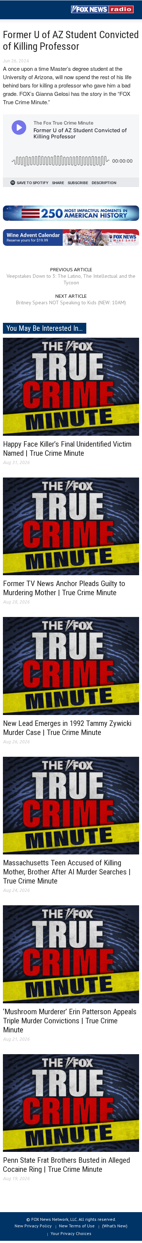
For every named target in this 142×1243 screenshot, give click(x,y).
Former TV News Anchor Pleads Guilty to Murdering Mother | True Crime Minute (64, 588)
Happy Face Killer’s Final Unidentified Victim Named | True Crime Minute (67, 449)
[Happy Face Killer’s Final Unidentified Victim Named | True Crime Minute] (71, 386)
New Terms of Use (77, 1225)
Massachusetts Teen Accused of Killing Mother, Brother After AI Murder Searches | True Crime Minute (67, 871)
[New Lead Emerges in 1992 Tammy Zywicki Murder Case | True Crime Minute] (71, 665)
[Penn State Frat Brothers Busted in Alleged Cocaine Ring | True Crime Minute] (71, 1102)
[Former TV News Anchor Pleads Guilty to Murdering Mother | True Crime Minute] (71, 526)
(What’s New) (114, 1225)
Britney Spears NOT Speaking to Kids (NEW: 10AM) (71, 302)
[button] (27, 10)
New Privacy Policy (33, 1225)
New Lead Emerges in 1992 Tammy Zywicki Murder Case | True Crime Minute (67, 728)
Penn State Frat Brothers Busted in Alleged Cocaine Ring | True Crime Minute (66, 1165)
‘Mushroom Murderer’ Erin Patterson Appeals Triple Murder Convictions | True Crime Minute (70, 1020)
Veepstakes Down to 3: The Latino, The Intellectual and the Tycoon (71, 279)
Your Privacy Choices (71, 1233)
